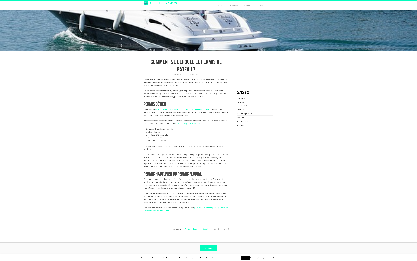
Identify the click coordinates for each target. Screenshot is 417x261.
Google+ (206, 229)
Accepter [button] (245, 258)
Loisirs (239, 102)
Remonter (208, 248)
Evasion (240, 98)
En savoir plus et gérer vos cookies (263, 258)
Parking (239, 110)
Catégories (247, 5)
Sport (239, 117)
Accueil (221, 5)
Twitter (187, 229)
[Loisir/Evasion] (161, 3)
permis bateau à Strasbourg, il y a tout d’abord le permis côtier (182, 109)
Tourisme (240, 121)
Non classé (241, 106)
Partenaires (233, 5)
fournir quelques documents (187, 123)
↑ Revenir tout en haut (220, 229)
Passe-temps (242, 113)
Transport (194, 74)
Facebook (196, 229)
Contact (261, 5)
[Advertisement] (255, 71)
